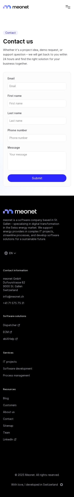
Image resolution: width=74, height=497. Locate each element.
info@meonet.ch (13, 296)
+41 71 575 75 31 (13, 303)
